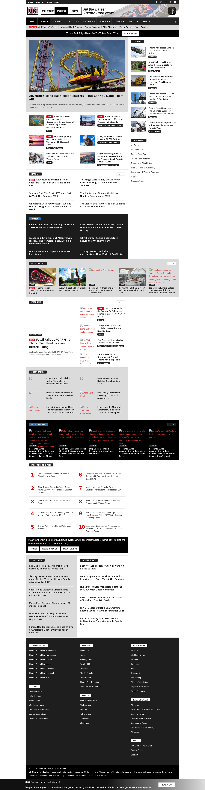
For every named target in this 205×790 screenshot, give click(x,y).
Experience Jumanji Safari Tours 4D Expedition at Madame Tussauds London (162, 290)
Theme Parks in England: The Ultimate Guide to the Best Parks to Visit (162, 125)
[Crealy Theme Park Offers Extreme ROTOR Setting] (87, 140)
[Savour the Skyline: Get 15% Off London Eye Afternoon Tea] (132, 277)
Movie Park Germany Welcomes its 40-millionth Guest (50, 604)
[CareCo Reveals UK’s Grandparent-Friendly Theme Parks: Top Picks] (87, 358)
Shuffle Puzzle (86, 673)
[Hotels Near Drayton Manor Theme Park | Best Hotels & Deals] (36, 397)
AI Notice (135, 732)
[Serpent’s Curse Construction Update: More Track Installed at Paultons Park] (132, 438)
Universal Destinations (38, 718)
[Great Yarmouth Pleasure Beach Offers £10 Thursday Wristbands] (87, 120)
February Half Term (88, 700)
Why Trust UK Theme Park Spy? (145, 709)
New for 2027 (85, 664)
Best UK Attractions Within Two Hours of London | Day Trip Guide (101, 599)
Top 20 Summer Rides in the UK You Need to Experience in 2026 (99, 194)
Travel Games (70, 548)
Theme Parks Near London (40, 659)
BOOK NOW (130, 33)
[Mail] (166, 2)
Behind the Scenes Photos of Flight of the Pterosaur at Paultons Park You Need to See (72, 452)
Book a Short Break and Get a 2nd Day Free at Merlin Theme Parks (60, 156)
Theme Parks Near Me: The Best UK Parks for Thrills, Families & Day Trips (161, 96)
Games (134, 177)
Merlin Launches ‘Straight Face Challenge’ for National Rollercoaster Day (103, 488)
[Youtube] (175, 2)
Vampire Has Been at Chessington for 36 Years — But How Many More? (51, 226)
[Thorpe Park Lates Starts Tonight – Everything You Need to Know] (87, 329)
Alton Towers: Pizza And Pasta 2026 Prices (54, 501)
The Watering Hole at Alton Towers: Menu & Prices (110, 341)
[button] (174, 21)
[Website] (170, 2)
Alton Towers (154, 71)
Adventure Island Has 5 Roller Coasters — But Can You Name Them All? (76, 97)
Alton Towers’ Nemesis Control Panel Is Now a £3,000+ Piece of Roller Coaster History (101, 227)
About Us (135, 705)
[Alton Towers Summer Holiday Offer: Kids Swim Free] (87, 382)
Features (33, 91)
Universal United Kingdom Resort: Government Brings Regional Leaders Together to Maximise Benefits (60, 122)
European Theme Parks (39, 709)
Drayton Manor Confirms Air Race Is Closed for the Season (53, 475)
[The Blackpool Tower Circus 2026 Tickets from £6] (42, 277)
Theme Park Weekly (54, 148)
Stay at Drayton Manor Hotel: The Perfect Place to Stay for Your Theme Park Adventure (60, 410)
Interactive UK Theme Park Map (145, 172)
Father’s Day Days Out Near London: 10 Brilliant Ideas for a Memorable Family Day (101, 621)
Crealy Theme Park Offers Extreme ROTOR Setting (109, 137)
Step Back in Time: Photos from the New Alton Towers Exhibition (102, 451)
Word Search (85, 677)
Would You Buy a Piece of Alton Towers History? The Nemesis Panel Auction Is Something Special (50, 240)
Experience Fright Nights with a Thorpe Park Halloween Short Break (58, 381)
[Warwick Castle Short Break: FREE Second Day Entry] (72, 277)
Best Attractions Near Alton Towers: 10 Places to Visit (102, 567)
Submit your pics (36, 2)
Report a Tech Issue (140, 687)
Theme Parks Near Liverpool (41, 673)
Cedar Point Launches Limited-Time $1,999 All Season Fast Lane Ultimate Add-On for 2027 (49, 592)
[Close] (202, 781)
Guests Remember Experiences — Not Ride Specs (50, 253)
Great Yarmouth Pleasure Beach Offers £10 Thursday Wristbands (109, 119)
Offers (49, 162)
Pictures (33, 446)
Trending (135, 664)
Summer (83, 709)
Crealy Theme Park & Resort (108, 142)
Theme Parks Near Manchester (42, 650)
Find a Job (84, 650)
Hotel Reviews (35, 696)
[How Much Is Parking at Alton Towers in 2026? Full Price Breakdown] (138, 66)
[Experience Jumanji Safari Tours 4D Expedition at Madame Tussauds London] (162, 277)
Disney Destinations (37, 714)
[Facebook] (156, 2)
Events (100, 320)
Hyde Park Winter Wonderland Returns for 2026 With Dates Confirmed (101, 588)
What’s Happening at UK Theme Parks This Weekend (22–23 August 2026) (59, 140)
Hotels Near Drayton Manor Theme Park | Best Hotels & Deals (59, 395)
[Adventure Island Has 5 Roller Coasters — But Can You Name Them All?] (77, 66)
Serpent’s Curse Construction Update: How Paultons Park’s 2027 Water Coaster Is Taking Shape (41, 452)
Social (133, 668)
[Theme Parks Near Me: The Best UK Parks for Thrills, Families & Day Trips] (138, 98)
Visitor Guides (154, 131)
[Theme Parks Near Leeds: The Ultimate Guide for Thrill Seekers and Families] (138, 112)
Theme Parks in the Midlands (41, 668)
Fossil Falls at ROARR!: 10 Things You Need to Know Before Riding (50, 343)
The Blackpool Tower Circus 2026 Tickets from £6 (41, 290)
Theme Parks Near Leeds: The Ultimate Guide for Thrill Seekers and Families (161, 111)
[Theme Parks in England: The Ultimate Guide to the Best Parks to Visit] (138, 126)
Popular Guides (138, 181)
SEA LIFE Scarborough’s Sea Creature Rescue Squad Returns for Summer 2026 (102, 609)
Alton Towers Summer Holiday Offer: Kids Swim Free (109, 381)
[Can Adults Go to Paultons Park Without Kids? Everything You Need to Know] (138, 80)
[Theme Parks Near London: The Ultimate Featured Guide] (138, 52)
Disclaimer (135, 755)
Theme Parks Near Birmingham (42, 655)
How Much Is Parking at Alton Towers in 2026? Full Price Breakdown (160, 65)
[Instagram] (161, 2)
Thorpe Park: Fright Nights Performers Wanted (54, 527)
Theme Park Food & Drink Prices (110, 346)
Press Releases (138, 691)
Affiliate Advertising (139, 682)
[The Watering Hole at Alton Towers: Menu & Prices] (87, 344)
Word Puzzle (85, 668)
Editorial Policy (137, 714)
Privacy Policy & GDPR (141, 746)
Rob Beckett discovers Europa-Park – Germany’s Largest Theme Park (49, 567)
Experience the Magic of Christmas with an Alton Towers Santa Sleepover (109, 410)
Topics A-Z (135, 673)
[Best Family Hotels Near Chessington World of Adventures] (87, 397)
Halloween (84, 718)
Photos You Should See (141, 163)
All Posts (135, 145)
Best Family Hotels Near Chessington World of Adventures (108, 395)
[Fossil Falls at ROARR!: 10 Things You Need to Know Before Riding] (51, 321)
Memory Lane (86, 659)
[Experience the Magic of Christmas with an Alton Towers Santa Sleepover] (87, 411)
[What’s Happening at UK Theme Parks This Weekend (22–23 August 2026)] (36, 140)
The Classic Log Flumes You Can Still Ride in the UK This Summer (102, 205)
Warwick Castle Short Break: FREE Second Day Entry (72, 289)
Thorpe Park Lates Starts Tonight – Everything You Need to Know (109, 328)
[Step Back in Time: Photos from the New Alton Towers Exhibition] (102, 438)
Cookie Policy (137, 750)
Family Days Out (138, 154)
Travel (34, 548)
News (49, 131)
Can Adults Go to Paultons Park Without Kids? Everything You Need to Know (160, 80)
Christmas (84, 723)
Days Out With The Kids (90, 687)
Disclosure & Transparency (143, 727)
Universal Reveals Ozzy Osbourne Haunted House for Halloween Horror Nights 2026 (49, 616)
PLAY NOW (166, 784)
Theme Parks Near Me (39, 677)
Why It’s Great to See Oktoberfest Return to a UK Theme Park (99, 239)
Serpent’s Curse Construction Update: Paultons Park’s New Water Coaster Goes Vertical (162, 452)
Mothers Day (85, 705)
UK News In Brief (138, 150)
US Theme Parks (36, 705)
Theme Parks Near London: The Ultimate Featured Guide (161, 50)
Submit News (53, 2)
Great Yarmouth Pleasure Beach (110, 125)
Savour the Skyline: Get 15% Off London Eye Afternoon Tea (132, 290)
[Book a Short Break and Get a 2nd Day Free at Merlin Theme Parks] (36, 157)
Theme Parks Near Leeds (40, 664)
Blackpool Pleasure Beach (108, 165)
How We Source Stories (141, 718)
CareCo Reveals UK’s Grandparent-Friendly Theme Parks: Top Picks (108, 357)
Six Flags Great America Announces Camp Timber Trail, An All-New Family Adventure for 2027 (49, 579)
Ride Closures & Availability (143, 168)
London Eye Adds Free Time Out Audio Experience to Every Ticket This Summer (102, 578)
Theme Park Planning (140, 159)
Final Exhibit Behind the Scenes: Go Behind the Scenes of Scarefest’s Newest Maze (111, 312)
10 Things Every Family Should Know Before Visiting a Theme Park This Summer (100, 182)
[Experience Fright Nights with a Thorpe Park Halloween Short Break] (36, 382)
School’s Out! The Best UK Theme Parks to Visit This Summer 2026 (50, 194)
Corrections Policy (139, 723)
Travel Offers (34, 700)
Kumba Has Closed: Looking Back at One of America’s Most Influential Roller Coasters (51, 629)
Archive (134, 650)
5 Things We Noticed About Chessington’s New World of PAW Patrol (102, 253)
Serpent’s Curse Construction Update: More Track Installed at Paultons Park (132, 452)
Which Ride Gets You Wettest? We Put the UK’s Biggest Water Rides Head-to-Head (50, 206)
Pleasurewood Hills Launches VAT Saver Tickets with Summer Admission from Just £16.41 (103, 476)
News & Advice (49, 548)
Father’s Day (85, 714)
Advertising (136, 677)
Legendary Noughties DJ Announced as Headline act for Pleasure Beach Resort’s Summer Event (110, 157)
